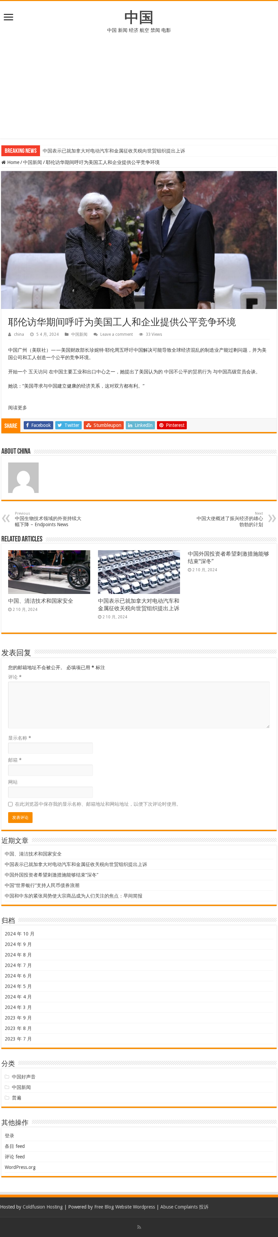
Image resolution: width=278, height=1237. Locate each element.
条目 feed (15, 1146)
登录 (9, 1135)
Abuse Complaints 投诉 (184, 1207)
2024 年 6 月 (18, 975)
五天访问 (37, 371)
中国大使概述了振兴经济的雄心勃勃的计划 (230, 519)
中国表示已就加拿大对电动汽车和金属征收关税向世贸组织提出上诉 (114, 150)
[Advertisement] (139, 91)
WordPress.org (20, 1167)
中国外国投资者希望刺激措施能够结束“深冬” (51, 875)
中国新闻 (32, 162)
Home (12, 162)
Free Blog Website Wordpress (124, 1207)
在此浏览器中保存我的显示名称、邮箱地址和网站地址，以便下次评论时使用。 (98, 804)
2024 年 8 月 (18, 954)
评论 (15, 677)
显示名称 (19, 738)
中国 (139, 17)
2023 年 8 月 (18, 1028)
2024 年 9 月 (18, 944)
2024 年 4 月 (18, 996)
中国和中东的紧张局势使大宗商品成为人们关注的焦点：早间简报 (73, 896)
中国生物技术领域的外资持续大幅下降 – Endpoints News (48, 519)
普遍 (16, 1097)
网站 (13, 782)
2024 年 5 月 (18, 986)
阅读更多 (17, 407)
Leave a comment (116, 334)
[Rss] (139, 1227)
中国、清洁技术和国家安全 (40, 601)
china (19, 334)
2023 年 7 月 (18, 1039)
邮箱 (15, 760)
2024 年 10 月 (20, 933)
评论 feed (15, 1156)
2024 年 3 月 (18, 1007)
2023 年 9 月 (18, 1017)
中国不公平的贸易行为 (188, 371)
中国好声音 (24, 1076)
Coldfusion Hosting (43, 1207)
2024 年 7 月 (18, 965)
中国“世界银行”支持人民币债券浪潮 (42, 885)
